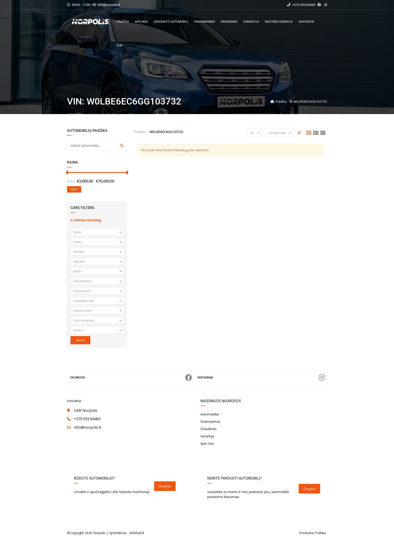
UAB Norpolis (85, 410)
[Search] (122, 145)
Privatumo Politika (312, 533)
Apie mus (207, 443)
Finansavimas (210, 421)
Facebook (77, 377)
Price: (71, 181)
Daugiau (165, 486)
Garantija (207, 436)
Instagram (205, 377)
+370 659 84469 (303, 5)
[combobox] (97, 232)
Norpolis (99, 533)
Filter (74, 189)
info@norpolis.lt (109, 5)
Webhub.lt (137, 533)
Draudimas (208, 429)
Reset (80, 340)
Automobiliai (209, 414)
